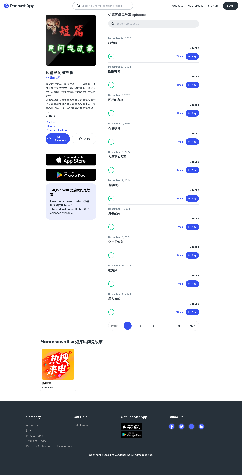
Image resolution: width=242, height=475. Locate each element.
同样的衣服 (115, 100)
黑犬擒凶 (114, 298)
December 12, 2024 (119, 180)
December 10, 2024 (119, 237)
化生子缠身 (115, 242)
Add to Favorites (60, 139)
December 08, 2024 (119, 294)
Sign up (213, 5)
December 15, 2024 (119, 95)
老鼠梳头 (114, 185)
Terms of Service (36, 441)
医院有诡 (114, 71)
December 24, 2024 (119, 38)
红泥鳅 (112, 270)
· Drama (51, 126)
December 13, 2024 (119, 152)
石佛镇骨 (114, 128)
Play (193, 56)
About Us (32, 425)
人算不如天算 (117, 156)
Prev (114, 325)
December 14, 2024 (119, 123)
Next (193, 325)
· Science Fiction (56, 130)
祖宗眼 (112, 43)
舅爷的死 (114, 213)
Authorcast (195, 5)
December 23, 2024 (119, 66)
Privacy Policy (34, 435)
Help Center (81, 425)
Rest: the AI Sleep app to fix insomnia (49, 446)
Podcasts (176, 5)
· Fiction (51, 122)
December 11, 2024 (119, 208)
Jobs (28, 430)
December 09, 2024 (119, 265)
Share (86, 138)
